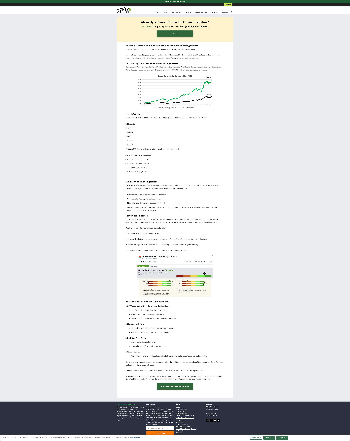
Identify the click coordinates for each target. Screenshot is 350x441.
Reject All (269, 437)
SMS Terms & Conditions (183, 427)
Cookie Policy (180, 422)
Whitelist (178, 433)
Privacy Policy (180, 420)
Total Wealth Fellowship (178, 1)
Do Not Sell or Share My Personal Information (186, 429)
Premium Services (176, 12)
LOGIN (175, 33)
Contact (225, 12)
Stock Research (180, 411)
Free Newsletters (201, 12)
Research (188, 12)
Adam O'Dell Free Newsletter (185, 416)
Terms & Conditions (182, 424)
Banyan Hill (168, 1)
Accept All (282, 437)
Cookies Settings (256, 437)
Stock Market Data (181, 413)
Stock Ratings (162, 12)
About (178, 407)
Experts (215, 12)
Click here (146, 26)
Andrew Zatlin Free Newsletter (185, 418)
